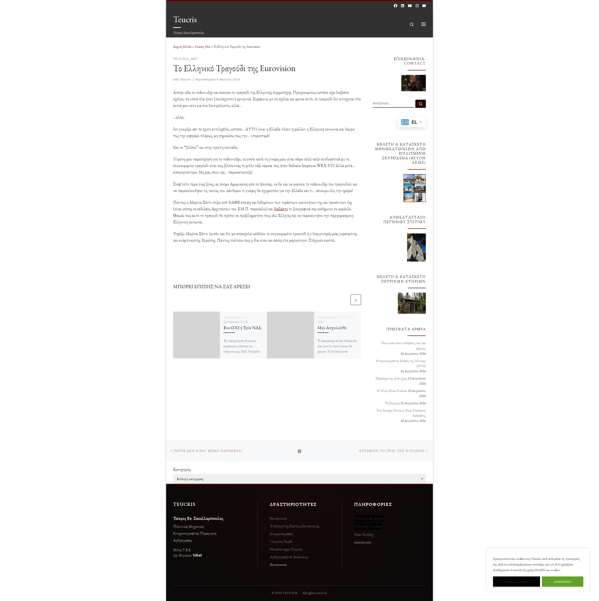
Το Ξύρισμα (392, 403)
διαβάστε (281, 208)
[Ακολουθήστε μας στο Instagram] (417, 5)
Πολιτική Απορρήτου (369, 518)
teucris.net (362, 542)
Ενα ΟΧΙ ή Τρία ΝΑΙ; (242, 327)
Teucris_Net (202, 46)
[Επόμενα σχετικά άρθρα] (356, 300)
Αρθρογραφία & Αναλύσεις (289, 556)
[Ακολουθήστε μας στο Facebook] (395, 5)
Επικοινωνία (278, 564)
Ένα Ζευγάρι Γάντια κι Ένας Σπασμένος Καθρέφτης (401, 413)
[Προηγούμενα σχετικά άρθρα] (344, 300)
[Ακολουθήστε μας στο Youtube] (410, 5)
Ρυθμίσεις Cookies (516, 581)
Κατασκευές (278, 518)
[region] (538, 570)
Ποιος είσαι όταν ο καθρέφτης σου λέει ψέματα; (403, 345)
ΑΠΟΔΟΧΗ (562, 581)
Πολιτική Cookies (368, 526)
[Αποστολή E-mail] (424, 5)
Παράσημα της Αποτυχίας (391, 378)
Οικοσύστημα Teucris (286, 549)
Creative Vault (281, 541)
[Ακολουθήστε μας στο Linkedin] (402, 5)
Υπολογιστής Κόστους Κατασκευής (294, 525)
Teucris (185, 79)
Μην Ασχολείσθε (332, 327)
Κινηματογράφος (281, 533)
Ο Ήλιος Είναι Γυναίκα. (392, 391)
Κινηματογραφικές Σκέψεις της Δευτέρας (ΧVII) (401, 363)
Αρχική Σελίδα (182, 46)
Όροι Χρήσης (363, 534)
